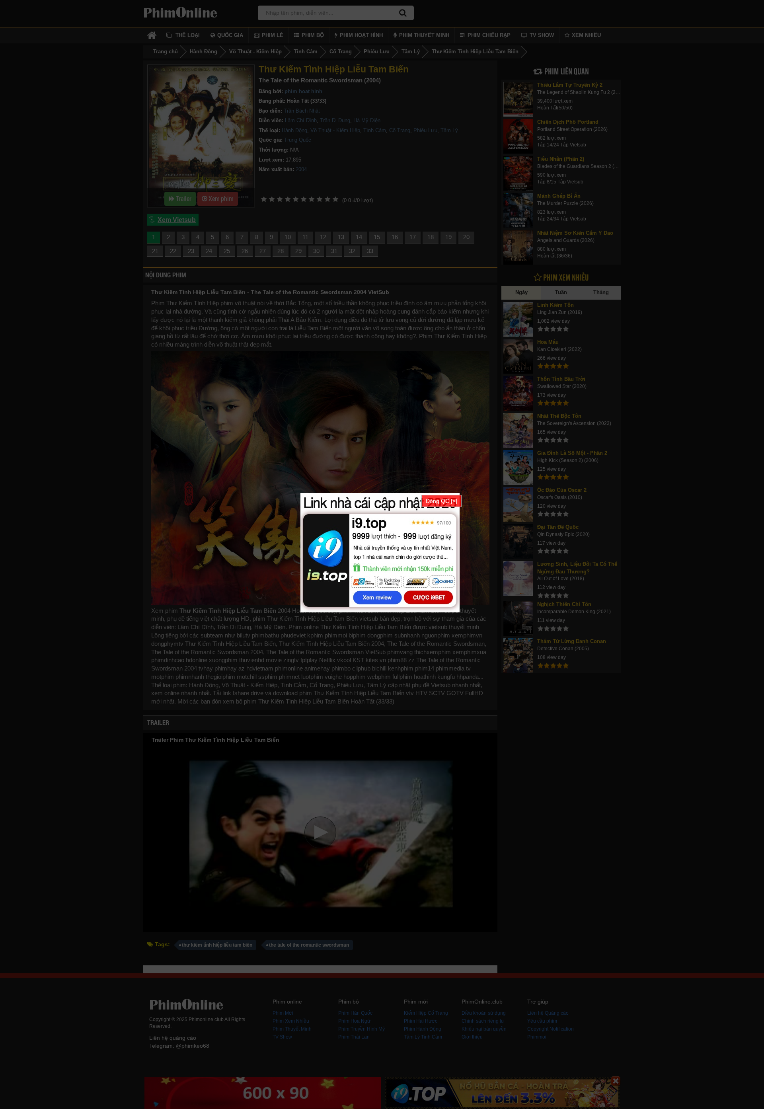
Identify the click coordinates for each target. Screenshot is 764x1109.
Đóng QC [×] (441, 501)
